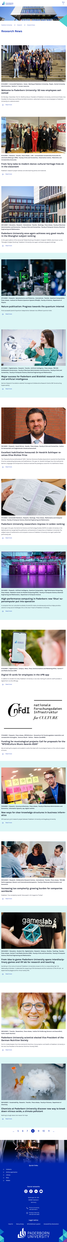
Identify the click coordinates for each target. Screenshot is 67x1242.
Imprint (10, 1224)
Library (8, 1175)
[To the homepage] (7, 3)
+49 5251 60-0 (33, 1209)
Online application (11, 1172)
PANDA (8, 1180)
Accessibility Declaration (51, 1224)
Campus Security (34, 1212)
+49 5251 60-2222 (34, 1214)
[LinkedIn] (36, 1191)
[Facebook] (31, 1191)
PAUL (7, 1177)
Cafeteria (9, 1169)
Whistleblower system (33, 1224)
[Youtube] (41, 1191)
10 (43, 1130)
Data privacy (20, 1224)
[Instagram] (26, 1191)
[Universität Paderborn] (33, 1233)
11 (49, 1130)
